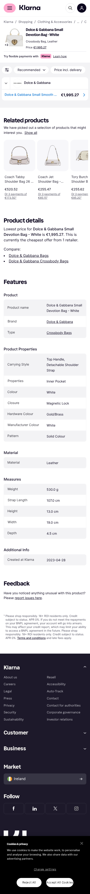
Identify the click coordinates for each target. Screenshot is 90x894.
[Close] (82, 843)
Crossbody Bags (59, 333)
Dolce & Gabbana (60, 322)
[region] (45, 865)
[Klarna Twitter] (55, 808)
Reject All (29, 882)
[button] (14, 38)
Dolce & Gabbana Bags (29, 255)
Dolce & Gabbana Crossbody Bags (39, 261)
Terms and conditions (31, 638)
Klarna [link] (8, 22)
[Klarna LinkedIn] (35, 808)
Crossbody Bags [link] (85, 22)
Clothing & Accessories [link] (55, 22)
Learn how (60, 56)
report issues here (28, 598)
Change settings (45, 869)
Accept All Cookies (59, 882)
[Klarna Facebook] (14, 808)
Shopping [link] (25, 22)
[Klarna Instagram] (76, 808)
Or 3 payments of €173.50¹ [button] (16, 195)
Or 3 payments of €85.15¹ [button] (49, 195)
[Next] (79, 168)
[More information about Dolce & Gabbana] (6, 83)
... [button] (78, 22)
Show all (30, 133)
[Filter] (7, 70)
